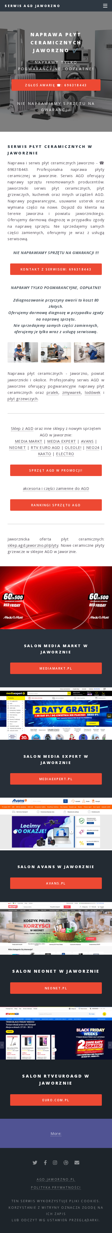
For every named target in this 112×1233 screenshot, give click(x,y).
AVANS (87, 441)
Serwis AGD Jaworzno (32, 6)
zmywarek (71, 392)
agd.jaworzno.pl (56, 1179)
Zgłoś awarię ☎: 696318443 (56, 85)
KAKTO (44, 453)
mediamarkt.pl (56, 668)
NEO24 (92, 447)
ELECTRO (65, 453)
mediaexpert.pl (56, 779)
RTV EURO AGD (45, 447)
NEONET (17, 447)
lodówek (93, 392)
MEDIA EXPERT (61, 441)
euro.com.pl (56, 1100)
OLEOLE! (73, 447)
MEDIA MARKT (28, 441)
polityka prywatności (56, 1187)
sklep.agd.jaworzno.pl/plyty (33, 545)
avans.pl (56, 883)
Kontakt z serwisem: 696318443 (56, 269)
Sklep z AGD (22, 428)
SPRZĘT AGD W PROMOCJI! (56, 470)
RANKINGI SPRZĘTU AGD (56, 505)
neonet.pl (56, 988)
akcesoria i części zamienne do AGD (56, 488)
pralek (52, 392)
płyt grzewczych (23, 398)
